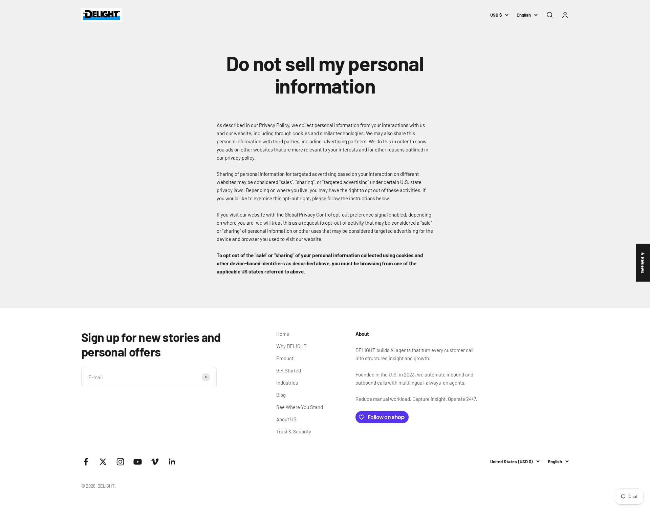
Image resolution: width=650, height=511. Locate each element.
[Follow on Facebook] (85, 461)
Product (285, 358)
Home (282, 334)
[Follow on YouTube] (137, 461)
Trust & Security (293, 431)
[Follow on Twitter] (103, 461)
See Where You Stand (299, 407)
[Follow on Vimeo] (154, 461)
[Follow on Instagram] (120, 461)
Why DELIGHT (291, 346)
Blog (281, 395)
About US (286, 419)
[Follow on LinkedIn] (172, 461)
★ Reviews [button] (643, 262)
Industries (287, 383)
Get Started (288, 370)
